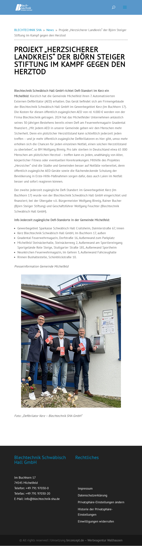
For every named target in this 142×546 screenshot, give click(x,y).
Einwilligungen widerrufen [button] (96, 521)
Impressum (85, 488)
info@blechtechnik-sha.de (42, 499)
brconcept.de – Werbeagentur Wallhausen (94, 540)
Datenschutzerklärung (92, 495)
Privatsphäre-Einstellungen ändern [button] (101, 502)
